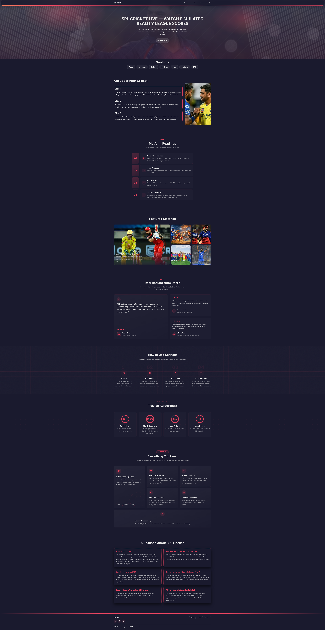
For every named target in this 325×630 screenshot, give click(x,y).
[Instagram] (123, 621)
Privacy (207, 618)
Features (185, 67)
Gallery (195, 2)
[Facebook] (119, 621)
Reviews (202, 2)
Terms (200, 618)
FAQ (209, 2)
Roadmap (186, 2)
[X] (115, 621)
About (179, 2)
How (174, 67)
